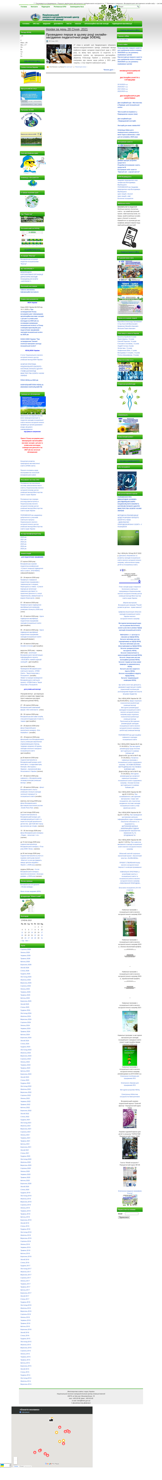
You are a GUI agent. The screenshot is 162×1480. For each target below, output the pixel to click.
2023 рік (23, 544)
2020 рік (23, 537)
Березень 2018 (26, 1256)
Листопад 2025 (26, 977)
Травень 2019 (25, 1214)
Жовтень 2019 (26, 1199)
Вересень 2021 (26, 1129)
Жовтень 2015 (26, 1344)
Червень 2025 (26, 992)
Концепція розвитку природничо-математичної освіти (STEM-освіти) (30, 463)
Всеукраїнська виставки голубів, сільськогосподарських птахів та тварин (32, 718)
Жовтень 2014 (26, 1381)
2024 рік (23, 546)
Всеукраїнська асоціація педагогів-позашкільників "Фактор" (29, 261)
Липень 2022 (25, 1098)
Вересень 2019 (26, 1202)
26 (25, 938)
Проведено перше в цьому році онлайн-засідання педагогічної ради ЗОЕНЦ (76, 36)
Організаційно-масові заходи (97, 24)
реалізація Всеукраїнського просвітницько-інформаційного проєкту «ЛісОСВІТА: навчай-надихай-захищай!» (32, 657)
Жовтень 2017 (26, 1271)
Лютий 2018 (25, 1259)
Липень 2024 (25, 1025)
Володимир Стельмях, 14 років (129, 353)
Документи (58, 24)
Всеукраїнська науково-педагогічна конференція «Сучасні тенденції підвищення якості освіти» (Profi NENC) (32, 567)
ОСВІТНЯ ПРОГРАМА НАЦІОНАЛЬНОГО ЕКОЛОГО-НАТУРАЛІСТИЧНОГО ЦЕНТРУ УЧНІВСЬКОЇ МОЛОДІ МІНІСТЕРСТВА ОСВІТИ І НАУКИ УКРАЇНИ (32, 369)
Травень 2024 (25, 1031)
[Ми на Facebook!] (108, 7)
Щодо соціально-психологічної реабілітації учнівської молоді (131, 703)
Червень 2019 (26, 1211)
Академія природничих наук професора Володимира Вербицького (128, 182)
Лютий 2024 (25, 1040)
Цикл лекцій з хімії (124, 196)
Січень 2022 (25, 1116)
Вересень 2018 (26, 1238)
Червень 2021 (26, 1138)
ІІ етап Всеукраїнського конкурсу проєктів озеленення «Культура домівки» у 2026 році (32, 872)
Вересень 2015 (26, 1347)
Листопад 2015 (26, 1341)
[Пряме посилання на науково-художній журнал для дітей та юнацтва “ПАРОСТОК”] (129, 1158)
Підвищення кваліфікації (122, 24)
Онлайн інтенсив (27, 646)
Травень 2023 (25, 1068)
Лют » (27, 940)
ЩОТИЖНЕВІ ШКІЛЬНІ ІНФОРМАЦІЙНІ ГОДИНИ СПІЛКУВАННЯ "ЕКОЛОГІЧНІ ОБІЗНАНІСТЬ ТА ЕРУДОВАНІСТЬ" (129, 830)
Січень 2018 (25, 1262)
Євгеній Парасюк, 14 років (127, 341)
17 (42, 932)
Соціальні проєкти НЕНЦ (130, 252)
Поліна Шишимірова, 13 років (128, 355)
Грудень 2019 (25, 1192)
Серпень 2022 (26, 1095)
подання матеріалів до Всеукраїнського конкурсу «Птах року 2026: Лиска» (32, 846)
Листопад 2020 (26, 1159)
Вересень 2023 (26, 1056)
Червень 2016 (26, 1320)
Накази (78, 24)
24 (42, 935)
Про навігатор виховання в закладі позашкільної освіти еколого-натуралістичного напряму (130, 845)
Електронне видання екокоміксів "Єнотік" (129, 1192)
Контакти (34, 7)
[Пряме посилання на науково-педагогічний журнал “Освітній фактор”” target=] (130, 1127)
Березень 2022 (26, 1110)
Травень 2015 (25, 1360)
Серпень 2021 (26, 1132)
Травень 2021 (25, 1141)
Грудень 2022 (25, 1083)
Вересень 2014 (26, 1384)
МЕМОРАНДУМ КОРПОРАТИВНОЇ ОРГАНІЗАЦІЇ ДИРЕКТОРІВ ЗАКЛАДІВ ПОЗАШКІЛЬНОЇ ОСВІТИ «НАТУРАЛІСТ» (32, 276)
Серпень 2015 (26, 1351)
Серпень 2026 (26, 949)
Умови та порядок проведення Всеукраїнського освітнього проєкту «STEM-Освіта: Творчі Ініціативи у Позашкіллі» (31, 681)
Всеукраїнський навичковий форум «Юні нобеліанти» (30, 708)
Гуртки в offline (123, 39)
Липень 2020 (25, 1171)
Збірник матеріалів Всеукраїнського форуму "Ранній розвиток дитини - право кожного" (130, 604)
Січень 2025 (25, 1007)
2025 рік (23, 548)
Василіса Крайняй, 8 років (127, 337)
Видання (46, 24)
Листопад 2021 (26, 1122)
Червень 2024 (26, 1028)
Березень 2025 (26, 1001)
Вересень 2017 (26, 1275)
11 (22, 932)
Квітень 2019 (25, 1217)
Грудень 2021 (25, 1119)
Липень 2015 (25, 1354)
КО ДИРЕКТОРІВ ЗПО (32, 250)
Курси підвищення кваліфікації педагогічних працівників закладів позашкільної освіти (32, 619)
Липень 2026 (25, 952)
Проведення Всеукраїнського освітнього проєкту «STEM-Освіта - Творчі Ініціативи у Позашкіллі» (31, 671)
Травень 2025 (25, 995)
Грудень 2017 (25, 1265)
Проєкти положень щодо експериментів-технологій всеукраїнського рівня (30, 472)
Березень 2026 (26, 964)
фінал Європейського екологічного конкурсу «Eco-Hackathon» (30, 730)
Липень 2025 (25, 989)
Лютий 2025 (25, 1004)
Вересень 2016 (26, 1311)
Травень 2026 (25, 958)
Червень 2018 (26, 1247)
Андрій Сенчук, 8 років (126, 346)
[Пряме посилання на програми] (130, 936)
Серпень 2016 (26, 1314)
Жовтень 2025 (26, 980)
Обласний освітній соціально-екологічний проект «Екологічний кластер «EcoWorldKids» (130, 855)
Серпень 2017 (26, 1278)
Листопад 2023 (26, 1050)
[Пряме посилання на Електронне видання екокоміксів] (129, 1205)
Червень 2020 (26, 1174)
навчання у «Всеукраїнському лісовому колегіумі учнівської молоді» (31, 780)
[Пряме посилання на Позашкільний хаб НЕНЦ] (32, 245)
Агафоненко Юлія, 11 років (127, 350)
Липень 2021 (25, 1135)
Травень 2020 (25, 1177)
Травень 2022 (25, 1104)
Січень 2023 (25, 1080)
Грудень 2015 (25, 1338)
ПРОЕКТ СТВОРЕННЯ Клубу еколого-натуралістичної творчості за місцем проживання (129, 864)
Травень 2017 (25, 1287)
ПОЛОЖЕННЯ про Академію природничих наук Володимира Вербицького (129, 189)
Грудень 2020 (25, 1156)
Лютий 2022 (25, 1113)
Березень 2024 (26, 1037)
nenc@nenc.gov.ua (83, 1400)
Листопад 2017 (26, 1268)
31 (42, 938)
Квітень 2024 (25, 1034)
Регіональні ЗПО (60, 7)
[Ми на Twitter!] (114, 7)
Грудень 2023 (25, 1046)
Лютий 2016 (25, 1332)
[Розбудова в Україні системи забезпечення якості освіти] (130, 582)
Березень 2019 (26, 1220)
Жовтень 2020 (26, 1162)
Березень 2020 (26, 1183)
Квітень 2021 (25, 1144)
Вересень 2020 (26, 1165)
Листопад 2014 (26, 1378)
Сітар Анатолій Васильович (127, 324)
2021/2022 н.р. (123, 89)
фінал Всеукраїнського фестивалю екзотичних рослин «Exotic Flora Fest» (32, 805)
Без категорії (68, 67)
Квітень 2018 (25, 1253)
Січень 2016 (25, 1335)
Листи (68, 24)
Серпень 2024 (26, 1022)
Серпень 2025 (26, 986)
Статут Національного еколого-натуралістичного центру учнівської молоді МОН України (32, 357)
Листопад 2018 (26, 1232)
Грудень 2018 (25, 1229)
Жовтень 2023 (26, 1053)
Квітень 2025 (25, 998)
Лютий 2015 (25, 1369)
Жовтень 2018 (26, 1235)
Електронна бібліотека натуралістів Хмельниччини (130, 1095)
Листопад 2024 (26, 1013)
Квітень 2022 (25, 1107)
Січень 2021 (25, 1153)
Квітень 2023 (25, 1071)
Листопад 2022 (26, 1086)
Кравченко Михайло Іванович (128, 326)
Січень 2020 (25, 1189)
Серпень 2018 (26, 1241)
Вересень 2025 (26, 983)
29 (35, 938)
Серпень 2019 (26, 1205)
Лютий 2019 (25, 1223)
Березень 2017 (26, 1293)
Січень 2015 (25, 1372)
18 (22, 935)
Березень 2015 (26, 1366)
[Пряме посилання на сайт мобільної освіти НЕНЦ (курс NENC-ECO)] (130, 247)
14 (32, 932)
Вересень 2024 (26, 1019)
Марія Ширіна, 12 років (126, 339)
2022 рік (23, 542)
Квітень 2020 (25, 1180)
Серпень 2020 (26, 1168)
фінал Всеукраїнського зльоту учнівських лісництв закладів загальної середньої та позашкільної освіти (32, 791)
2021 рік (23, 539)
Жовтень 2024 (26, 1016)
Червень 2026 (26, 955)
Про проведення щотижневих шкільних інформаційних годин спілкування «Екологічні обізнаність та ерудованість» (130, 819)
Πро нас (36, 24)
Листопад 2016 (26, 1305)
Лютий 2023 (25, 1077)
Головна (24, 7)
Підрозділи (46, 7)
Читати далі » (109, 69)
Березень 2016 (26, 1329)
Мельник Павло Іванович (126, 328)
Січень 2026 (25, 970)
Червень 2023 (26, 1065)
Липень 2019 (25, 1208)
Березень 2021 (26, 1147)
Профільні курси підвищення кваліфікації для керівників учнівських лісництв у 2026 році (32, 607)
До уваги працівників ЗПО (129, 461)
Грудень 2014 (25, 1375)
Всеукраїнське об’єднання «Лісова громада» (30, 885)
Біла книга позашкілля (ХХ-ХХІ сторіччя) (130, 889)
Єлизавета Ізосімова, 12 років (128, 343)
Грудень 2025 (25, 974)
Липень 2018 (25, 1244)
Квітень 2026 (25, 961)
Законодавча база (77, 7)
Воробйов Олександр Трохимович (130, 321)
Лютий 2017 (25, 1296)
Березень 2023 (26, 1074)
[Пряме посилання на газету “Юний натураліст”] (129, 1187)
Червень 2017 (26, 1284)
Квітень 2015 (25, 1363)
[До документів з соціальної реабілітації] (130, 410)
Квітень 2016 (25, 1326)
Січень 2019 (25, 1226)
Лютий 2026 (25, 967)
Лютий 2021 (25, 1150)
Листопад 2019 (26, 1195)
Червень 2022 (26, 1101)
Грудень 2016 (25, 1302)
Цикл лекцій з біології (125, 194)
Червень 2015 (26, 1357)
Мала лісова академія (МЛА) (31, 891)
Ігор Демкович (85, 1403)
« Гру (22, 940)
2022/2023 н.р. (123, 91)
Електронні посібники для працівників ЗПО (129, 1077)
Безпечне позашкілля (125, 198)
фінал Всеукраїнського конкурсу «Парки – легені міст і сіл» (32, 834)
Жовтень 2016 (26, 1308)
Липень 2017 (25, 1281)
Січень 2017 (25, 1299)
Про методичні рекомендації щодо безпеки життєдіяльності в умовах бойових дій (130, 749)
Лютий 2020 (25, 1186)
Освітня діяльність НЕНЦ (129, 30)
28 (32, 938)
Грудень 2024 (25, 1010)
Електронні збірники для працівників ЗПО (130, 1084)
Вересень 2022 (26, 1092)
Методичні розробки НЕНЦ (130, 1090)
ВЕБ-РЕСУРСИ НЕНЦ (32, 61)
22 (35, 935)
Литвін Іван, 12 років (125, 348)
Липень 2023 (25, 1062)
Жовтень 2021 (26, 1126)
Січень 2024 (25, 1043)
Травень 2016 (25, 1323)
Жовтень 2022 (26, 1089)
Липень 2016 (25, 1317)
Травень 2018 (25, 1250)
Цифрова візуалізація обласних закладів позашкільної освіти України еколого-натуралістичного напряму (129, 615)
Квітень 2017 (25, 1290)
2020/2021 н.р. (123, 87)
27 (29, 938)
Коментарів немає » (81, 67)
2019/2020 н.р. (123, 84)
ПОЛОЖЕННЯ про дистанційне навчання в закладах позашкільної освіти (129, 737)
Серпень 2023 (26, 1059)
